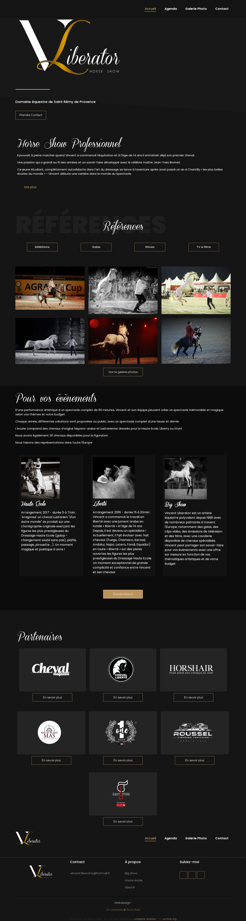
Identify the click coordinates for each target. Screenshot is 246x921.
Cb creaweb (114, 910)
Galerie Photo (196, 9)
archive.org (169, 918)
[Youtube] (201, 875)
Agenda (171, 9)
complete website (145, 918)
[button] (123, 187)
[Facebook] (183, 875)
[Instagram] (192, 875)
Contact (222, 9)
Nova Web (133, 910)
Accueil (150, 9)
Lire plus (30, 187)
